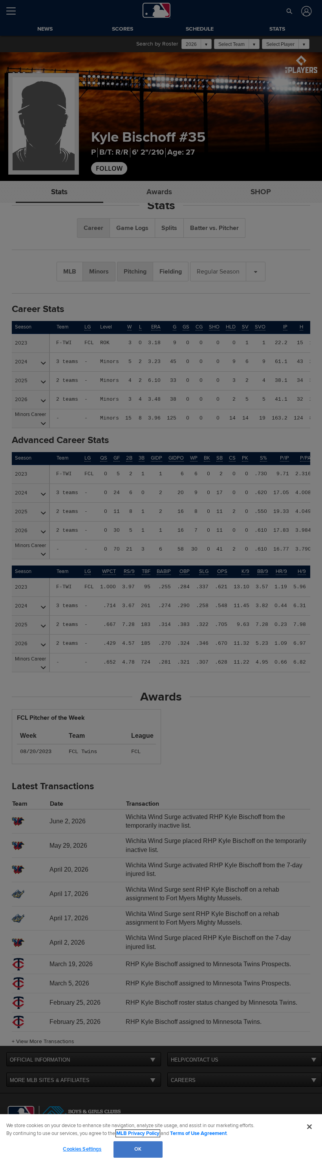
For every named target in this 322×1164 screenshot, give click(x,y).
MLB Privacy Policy (137, 1133)
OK (137, 1149)
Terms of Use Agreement (198, 1133)
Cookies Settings (82, 1149)
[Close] (309, 1126)
